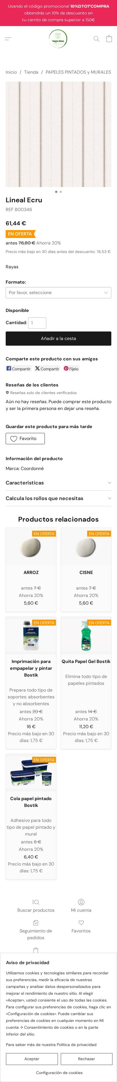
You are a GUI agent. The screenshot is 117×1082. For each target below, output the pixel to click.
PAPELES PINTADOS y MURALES (78, 72)
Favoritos (81, 931)
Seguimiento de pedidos (36, 934)
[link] (59, 1070)
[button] (59, 39)
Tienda (31, 72)
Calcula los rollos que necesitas (44, 498)
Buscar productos (36, 910)
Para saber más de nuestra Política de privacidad (51, 1044)
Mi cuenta (81, 910)
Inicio (11, 72)
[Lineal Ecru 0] (58, 134)
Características (25, 482)
